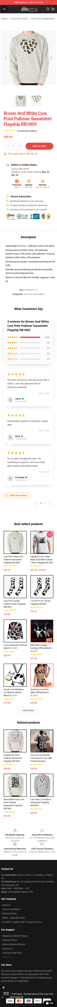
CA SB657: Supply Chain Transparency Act (22, 922)
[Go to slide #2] (36, 100)
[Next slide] (51, 58)
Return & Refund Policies (13, 944)
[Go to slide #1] (20, 100)
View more (28, 711)
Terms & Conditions (11, 909)
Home (4, 18)
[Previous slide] (6, 58)
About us (6, 905)
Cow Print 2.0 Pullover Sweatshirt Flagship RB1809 (40, 802)
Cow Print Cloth (19, 18)
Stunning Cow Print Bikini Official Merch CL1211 (39, 692)
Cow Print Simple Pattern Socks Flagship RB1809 (14, 604)
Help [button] (51, 1003)
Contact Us (7, 948)
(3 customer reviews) (27, 131)
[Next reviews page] (50, 503)
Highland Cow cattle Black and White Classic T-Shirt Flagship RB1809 (41, 559)
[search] (48, 9)
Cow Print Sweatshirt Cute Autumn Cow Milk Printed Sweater (41, 758)
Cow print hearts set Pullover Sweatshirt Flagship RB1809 (13, 559)
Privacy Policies (9, 913)
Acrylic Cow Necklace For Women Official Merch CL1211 (14, 692)
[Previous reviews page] (36, 503)
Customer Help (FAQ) (12, 953)
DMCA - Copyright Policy (13, 918)
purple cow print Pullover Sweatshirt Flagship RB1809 (13, 758)
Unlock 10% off (6, 993)
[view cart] (53, 9)
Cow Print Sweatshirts (43, 18)
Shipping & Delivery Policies (15, 936)
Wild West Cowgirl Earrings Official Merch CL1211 (41, 648)
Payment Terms (9, 940)
